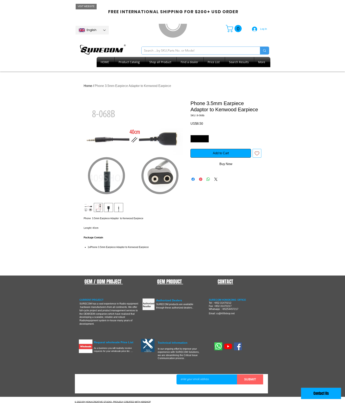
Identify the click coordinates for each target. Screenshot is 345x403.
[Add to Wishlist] (257, 153)
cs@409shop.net (225, 313)
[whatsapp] (218, 346)
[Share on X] (215, 179)
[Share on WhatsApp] (208, 179)
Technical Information (172, 342)
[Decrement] (193, 138)
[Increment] (205, 138)
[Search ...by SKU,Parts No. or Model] (264, 50)
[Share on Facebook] (193, 179)
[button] (234, 28)
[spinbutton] (199, 138)
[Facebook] (238, 346)
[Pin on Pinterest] (200, 179)
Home (88, 86)
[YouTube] (228, 346)
